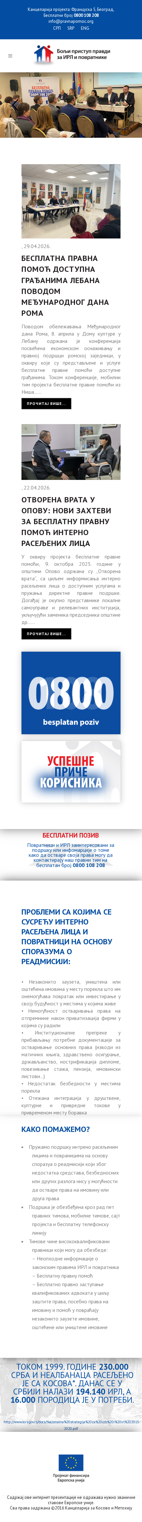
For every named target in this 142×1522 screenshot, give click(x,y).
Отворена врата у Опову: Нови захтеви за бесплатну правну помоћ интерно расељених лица (66, 521)
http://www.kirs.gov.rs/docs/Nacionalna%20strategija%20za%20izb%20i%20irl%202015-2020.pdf (71, 1425)
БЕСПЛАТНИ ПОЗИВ (71, 835)
